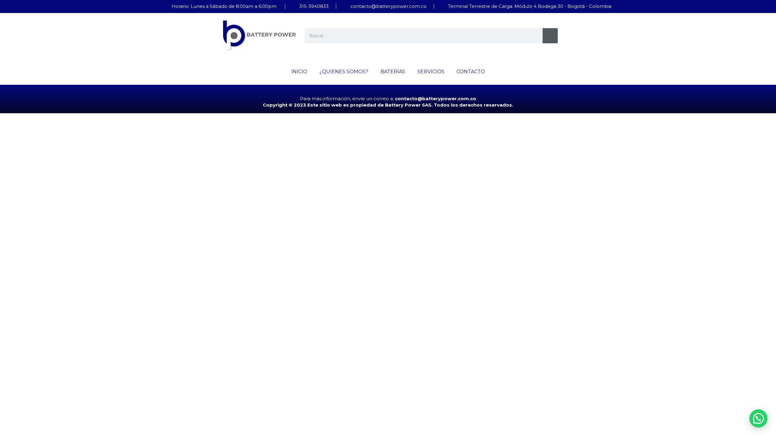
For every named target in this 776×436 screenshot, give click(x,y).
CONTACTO (471, 71)
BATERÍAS (392, 71)
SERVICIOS (430, 71)
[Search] (550, 35)
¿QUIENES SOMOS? (343, 71)
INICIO (299, 71)
